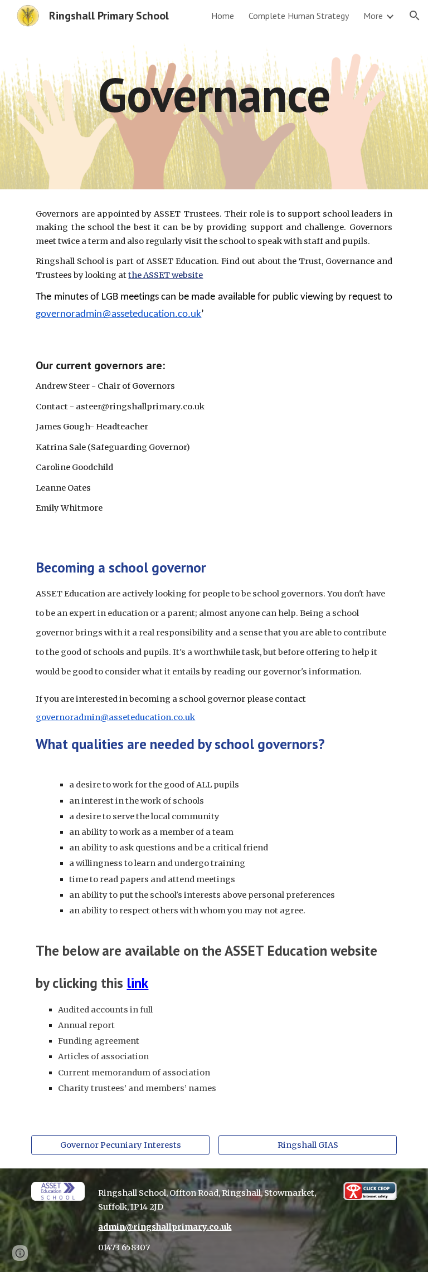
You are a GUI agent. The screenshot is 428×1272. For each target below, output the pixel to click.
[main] (213, 94)
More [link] (373, 15)
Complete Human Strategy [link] (299, 15)
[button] (414, 15)
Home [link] (222, 15)
